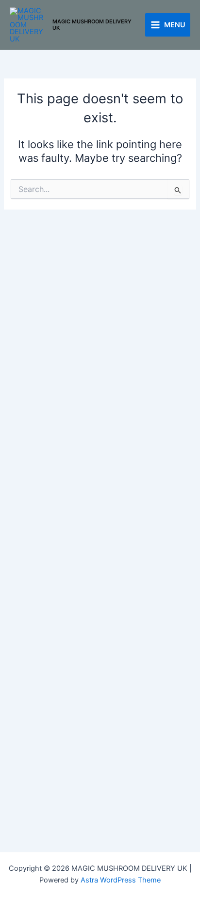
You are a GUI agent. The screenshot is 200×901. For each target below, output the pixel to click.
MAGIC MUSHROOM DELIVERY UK (92, 24)
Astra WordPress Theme (121, 880)
